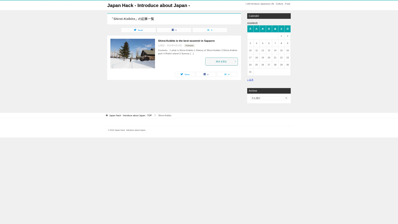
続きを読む (221, 61)
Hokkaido (189, 45)
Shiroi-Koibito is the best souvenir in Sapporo (186, 41)
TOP (130, 115)
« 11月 (250, 80)
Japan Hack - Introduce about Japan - (148, 5)
